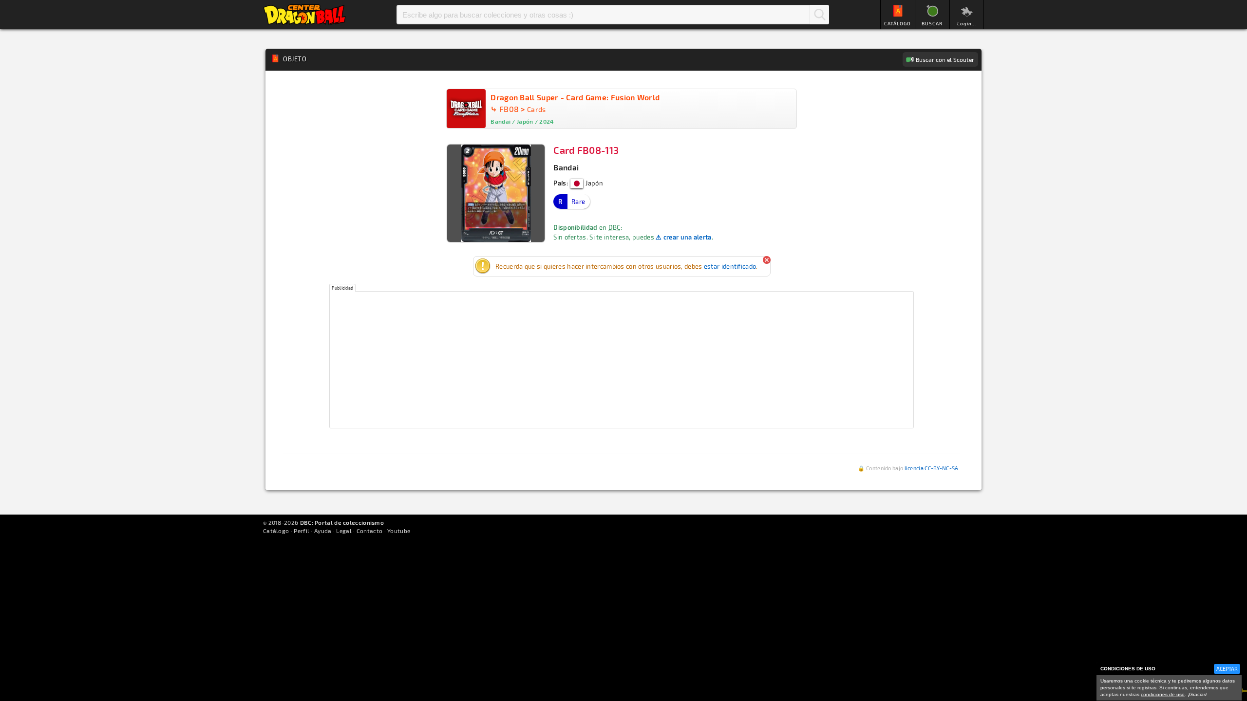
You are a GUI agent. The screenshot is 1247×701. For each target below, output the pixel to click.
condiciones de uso (1163, 694)
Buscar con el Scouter (945, 59)
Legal (344, 530)
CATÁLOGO (897, 23)
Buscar (819, 14)
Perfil (301, 530)
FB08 (509, 108)
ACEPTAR (1227, 668)
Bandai (566, 167)
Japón (593, 183)
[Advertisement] (621, 360)
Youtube (398, 530)
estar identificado (730, 266)
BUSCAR (932, 23)
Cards (536, 109)
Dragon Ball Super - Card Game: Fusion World (575, 97)
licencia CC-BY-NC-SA (932, 468)
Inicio (304, 14)
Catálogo (276, 530)
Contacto (369, 530)
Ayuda (323, 530)
